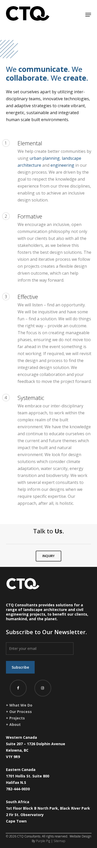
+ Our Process (19, 711)
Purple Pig (43, 841)
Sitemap (59, 841)
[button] (88, 13)
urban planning (44, 158)
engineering (62, 165)
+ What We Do (19, 705)
